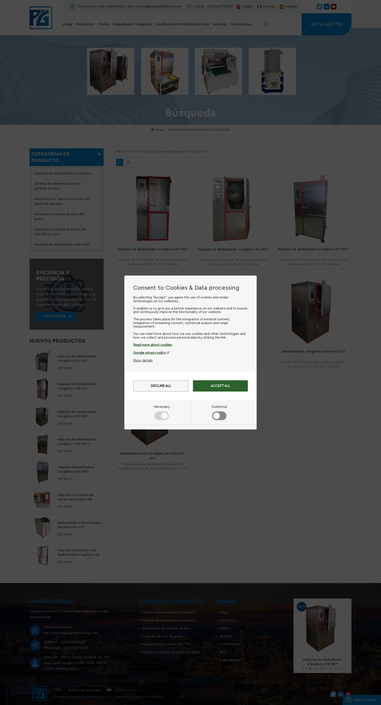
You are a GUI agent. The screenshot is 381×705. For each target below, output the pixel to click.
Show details (143, 360)
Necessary (162, 406)
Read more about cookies (152, 345)
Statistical (219, 406)
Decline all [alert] (161, 386)
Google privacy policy (149, 352)
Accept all (220, 386)
